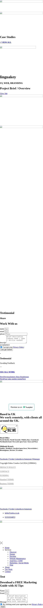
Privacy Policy (18, 347)
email (2, 331)
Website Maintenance (18, 558)
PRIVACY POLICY (8, 467)
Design (12, 554)
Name (2, 591)
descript (3, 343)
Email (2, 593)
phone (2, 334)
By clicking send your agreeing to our (23, 604)
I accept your (13, 347)
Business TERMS (7, 484)
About (7, 567)
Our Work (8, 569)
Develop (13, 556)
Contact (8, 572)
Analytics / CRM (16, 561)
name (2, 329)
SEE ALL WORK (7, 372)
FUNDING (4, 475)
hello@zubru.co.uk (7, 455)
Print (11, 565)
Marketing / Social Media (19, 563)
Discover (13, 552)
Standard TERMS (7, 480)
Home (7, 548)
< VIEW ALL (5, 42)
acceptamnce (5, 345)
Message (3, 602)
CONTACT (4, 471)
